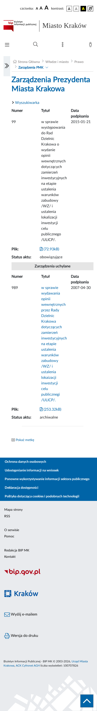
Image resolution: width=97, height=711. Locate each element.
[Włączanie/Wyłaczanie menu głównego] (7, 45)
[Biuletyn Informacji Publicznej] (48, 575)
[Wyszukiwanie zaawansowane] (35, 44)
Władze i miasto (57, 62)
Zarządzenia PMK (30, 67)
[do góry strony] (87, 701)
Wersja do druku (24, 636)
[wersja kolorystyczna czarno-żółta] (83, 9)
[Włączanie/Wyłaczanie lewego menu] (7, 66)
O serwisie (11, 530)
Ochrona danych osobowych (25, 461)
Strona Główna (29, 62)
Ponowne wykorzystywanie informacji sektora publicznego (47, 479)
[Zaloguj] (91, 45)
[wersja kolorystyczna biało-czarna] (76, 9)
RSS (7, 516)
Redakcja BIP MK (16, 550)
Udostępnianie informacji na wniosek (32, 470)
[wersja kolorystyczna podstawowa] (69, 9)
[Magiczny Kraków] (48, 596)
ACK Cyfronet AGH (28, 665)
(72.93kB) (51, 249)
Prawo (79, 62)
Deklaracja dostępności (21, 487)
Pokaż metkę (25, 440)
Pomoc (9, 536)
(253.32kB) (52, 409)
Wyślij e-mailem (23, 614)
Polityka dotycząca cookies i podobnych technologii (42, 496)
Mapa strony (13, 509)
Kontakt (10, 556)
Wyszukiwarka (27, 103)
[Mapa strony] (63, 45)
